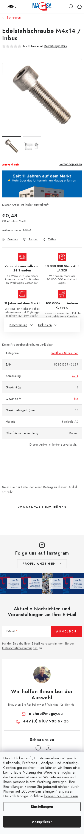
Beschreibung (18, 325)
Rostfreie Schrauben (65, 353)
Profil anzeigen (39, 563)
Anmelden (66, 631)
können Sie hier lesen (61, 796)
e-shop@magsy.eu (46, 713)
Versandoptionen (70, 164)
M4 (76, 399)
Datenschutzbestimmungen (20, 648)
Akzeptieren (42, 821)
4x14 (75, 376)
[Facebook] (38, 747)
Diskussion (45, 325)
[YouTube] (48, 747)
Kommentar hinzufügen (42, 507)
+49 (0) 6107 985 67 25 (46, 721)
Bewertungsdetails (55, 46)
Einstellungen (42, 806)
